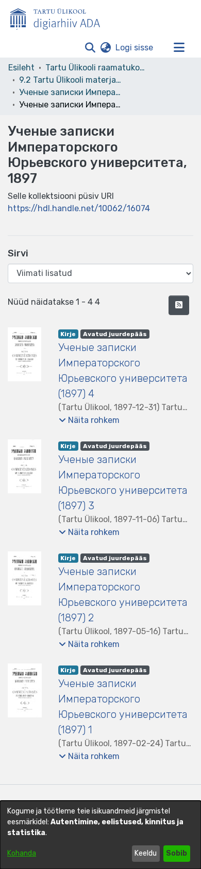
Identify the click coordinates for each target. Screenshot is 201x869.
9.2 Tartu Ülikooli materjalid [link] (70, 80)
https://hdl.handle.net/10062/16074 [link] (79, 208)
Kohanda (21, 853)
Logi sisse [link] (134, 47)
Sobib (176, 853)
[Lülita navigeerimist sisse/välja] (178, 48)
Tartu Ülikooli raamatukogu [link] (96, 67)
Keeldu (146, 853)
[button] (89, 48)
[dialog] (100, 835)
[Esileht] (59, 17)
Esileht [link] (21, 67)
